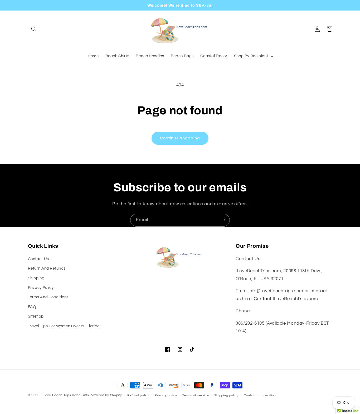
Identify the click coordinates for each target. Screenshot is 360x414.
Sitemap (36, 316)
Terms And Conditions (48, 297)
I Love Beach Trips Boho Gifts (65, 395)
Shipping (36, 278)
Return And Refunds (47, 268)
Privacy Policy (41, 288)
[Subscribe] (223, 220)
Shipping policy (226, 395)
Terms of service (195, 395)
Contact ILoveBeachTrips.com (286, 298)
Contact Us (38, 259)
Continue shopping (180, 138)
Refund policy (138, 395)
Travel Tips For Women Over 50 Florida (64, 326)
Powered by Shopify (106, 395)
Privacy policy (166, 395)
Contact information (260, 395)
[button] (34, 29)
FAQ (32, 307)
